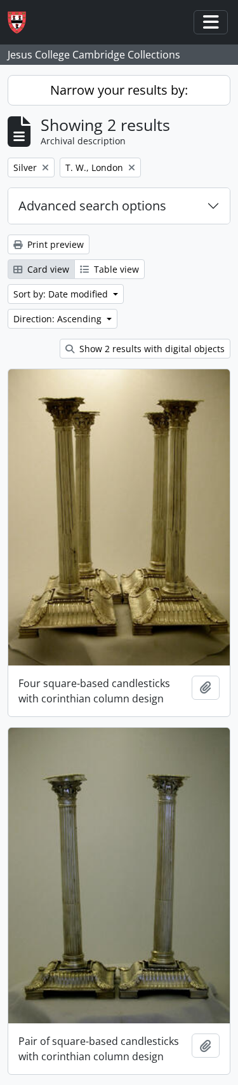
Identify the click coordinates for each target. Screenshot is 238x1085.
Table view (115, 269)
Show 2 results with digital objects (151, 349)
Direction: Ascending (58, 319)
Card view (47, 269)
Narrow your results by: (119, 90)
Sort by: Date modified (61, 294)
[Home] (22, 22)
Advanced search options (92, 205)
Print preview (54, 244)
